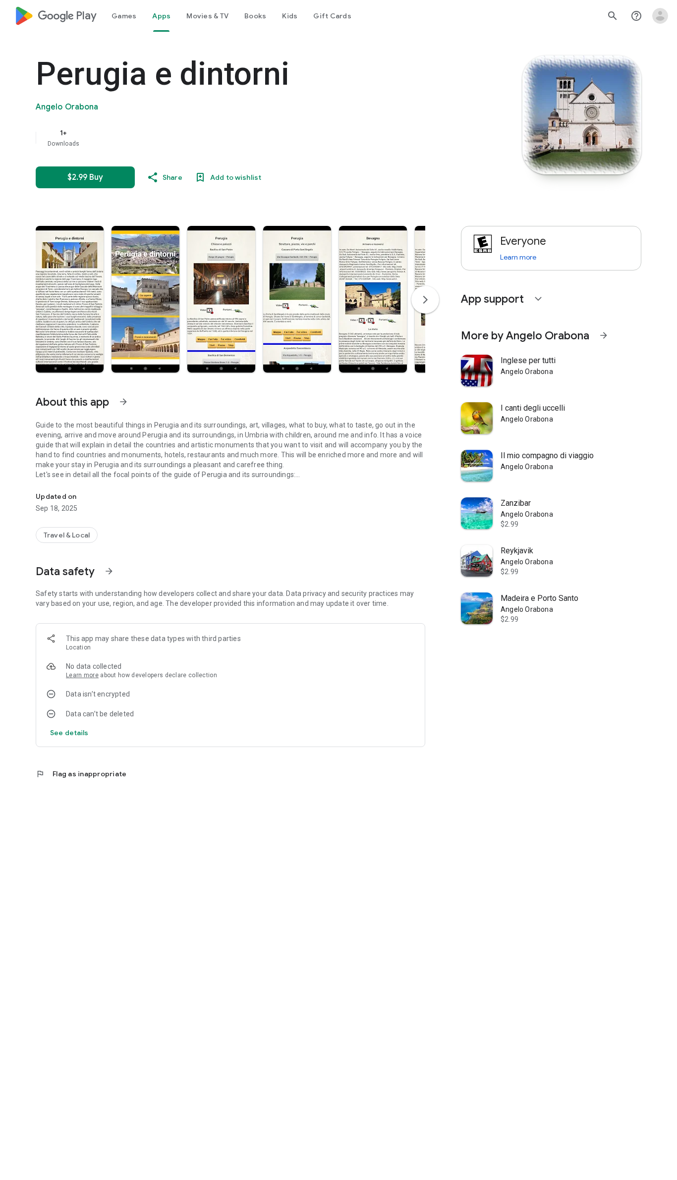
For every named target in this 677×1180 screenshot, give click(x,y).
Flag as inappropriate (81, 773)
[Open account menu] (660, 16)
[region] (234, 138)
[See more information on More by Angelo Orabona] (604, 335)
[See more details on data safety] (69, 733)
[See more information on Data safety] (109, 571)
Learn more (82, 675)
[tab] (124, 16)
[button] (70, 299)
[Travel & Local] (67, 535)
